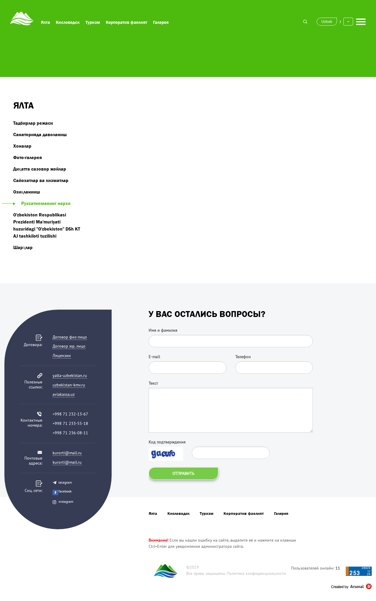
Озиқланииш (26, 191)
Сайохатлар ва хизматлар (40, 180)
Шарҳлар (23, 247)
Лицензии (62, 355)
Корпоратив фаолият (126, 22)
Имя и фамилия (163, 330)
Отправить (183, 473)
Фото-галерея (27, 157)
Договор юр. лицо (69, 346)
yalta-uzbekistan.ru (70, 375)
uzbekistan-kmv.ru (69, 385)
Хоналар (22, 145)
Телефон (243, 356)
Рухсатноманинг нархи (45, 203)
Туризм (92, 22)
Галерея (161, 22)
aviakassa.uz (64, 394)
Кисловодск (68, 22)
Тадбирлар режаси (33, 123)
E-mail (154, 356)
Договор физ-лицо (70, 337)
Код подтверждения (167, 442)
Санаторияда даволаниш (40, 134)
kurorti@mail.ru (67, 452)
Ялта (45, 22)
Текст (153, 383)
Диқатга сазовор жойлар (39, 168)
